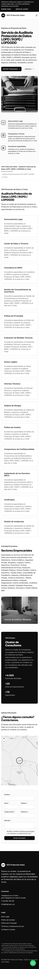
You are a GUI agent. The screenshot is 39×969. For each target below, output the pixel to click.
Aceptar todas (6, 9)
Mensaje (7, 820)
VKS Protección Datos (15, 15)
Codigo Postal (9, 812)
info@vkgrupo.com (8, 904)
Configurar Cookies (8, 929)
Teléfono (24, 803)
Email (6, 803)
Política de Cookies (8, 920)
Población (24, 812)
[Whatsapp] (33, 963)
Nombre (7, 794)
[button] (20, 761)
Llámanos (28, 69)
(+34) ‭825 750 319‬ (7, 901)
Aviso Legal (5, 917)
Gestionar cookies (22, 9)
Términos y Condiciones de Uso (20, 833)
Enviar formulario (20, 838)
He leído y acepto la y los (20, 832)
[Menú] (36, 15)
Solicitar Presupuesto (10, 69)
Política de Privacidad (27, 831)
